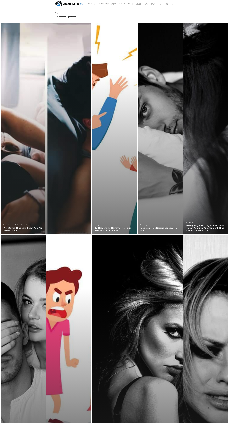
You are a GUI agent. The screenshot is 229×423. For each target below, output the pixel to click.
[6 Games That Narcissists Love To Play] (160, 128)
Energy (5, 225)
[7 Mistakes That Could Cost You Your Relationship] (46, 128)
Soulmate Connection (21, 225)
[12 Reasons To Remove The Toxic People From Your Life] (114, 128)
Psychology (143, 225)
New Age (11, 225)
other (101, 225)
